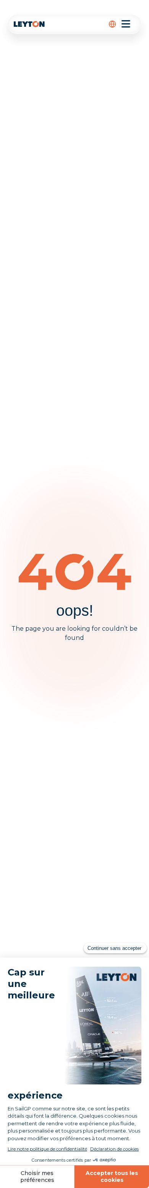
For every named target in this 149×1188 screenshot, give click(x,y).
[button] (112, 24)
